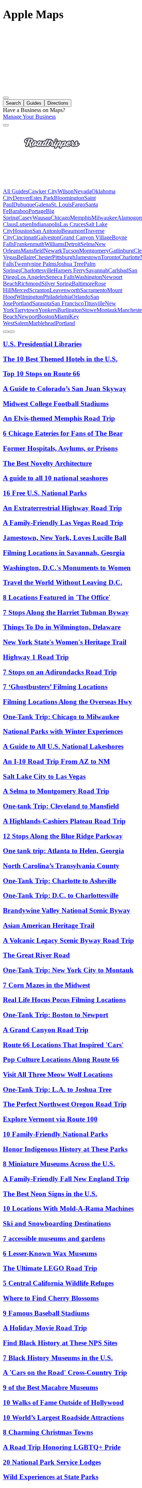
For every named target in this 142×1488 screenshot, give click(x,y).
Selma (87, 244)
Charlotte (129, 257)
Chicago (60, 218)
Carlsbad (118, 270)
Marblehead (42, 323)
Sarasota (41, 303)
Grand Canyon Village (86, 237)
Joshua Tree (70, 264)
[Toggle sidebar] (6, 98)
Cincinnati (24, 237)
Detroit (72, 244)
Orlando (80, 297)
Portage (37, 211)
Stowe (89, 310)
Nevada (82, 191)
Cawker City (43, 191)
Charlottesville (37, 270)
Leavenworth (65, 290)
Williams (54, 244)
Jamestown (88, 257)
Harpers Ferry (70, 270)
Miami (61, 316)
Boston (46, 316)
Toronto (110, 257)
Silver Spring (57, 283)
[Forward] (12, 332)
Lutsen (24, 224)
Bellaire (26, 257)
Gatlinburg (121, 251)
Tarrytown (26, 310)
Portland (22, 303)
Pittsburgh (63, 257)
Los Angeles (31, 277)
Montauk (106, 310)
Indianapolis (46, 224)
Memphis (80, 218)
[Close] (6, 125)
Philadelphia (57, 297)
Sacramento (93, 290)
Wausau (41, 218)
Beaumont (73, 231)
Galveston (48, 237)
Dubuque (24, 204)
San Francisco (67, 303)
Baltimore (83, 283)
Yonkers (47, 310)
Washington (88, 277)
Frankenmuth (29, 244)
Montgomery (94, 251)
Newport (27, 316)
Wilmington (29, 297)
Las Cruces (73, 224)
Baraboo (18, 211)
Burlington (69, 310)
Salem (21, 323)
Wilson (66, 191)
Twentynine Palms (35, 264)
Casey (25, 218)
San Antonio (46, 231)
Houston (22, 231)
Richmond (29, 283)
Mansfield (32, 251)
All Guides (15, 191)
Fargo (78, 204)
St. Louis (61, 204)
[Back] (6, 332)
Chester (43, 257)
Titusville (94, 303)
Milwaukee (104, 218)
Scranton (39, 290)
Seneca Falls (60, 277)
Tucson (70, 251)
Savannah (97, 270)
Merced (20, 290)
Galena (43, 204)
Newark (53, 251)
